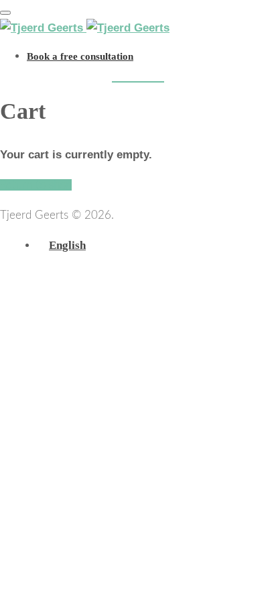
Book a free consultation (80, 56)
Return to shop (36, 185)
